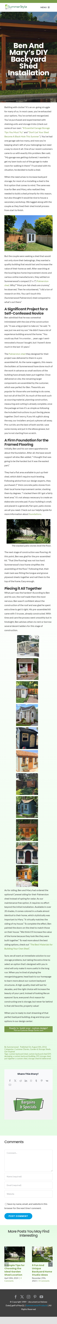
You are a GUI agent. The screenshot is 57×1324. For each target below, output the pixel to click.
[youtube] (41, 1297)
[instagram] (28, 1297)
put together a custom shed (15, 1058)
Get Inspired (9, 1051)
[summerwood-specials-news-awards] (28, 1091)
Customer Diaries (21, 1049)
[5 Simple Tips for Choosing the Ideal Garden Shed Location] (14, 1248)
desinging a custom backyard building (19, 1056)
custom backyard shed (18, 1054)
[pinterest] (35, 1297)
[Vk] (47, 1081)
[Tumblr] (36, 1081)
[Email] (10, 1085)
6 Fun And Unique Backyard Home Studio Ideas (42, 1270)
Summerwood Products (36, 1305)
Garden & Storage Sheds (40, 1049)
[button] (6, 1264)
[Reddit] (20, 1081)
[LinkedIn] (25, 1081)
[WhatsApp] (31, 1081)
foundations (35, 514)
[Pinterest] (41, 1081)
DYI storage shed (43, 1056)
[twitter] (22, 1297)
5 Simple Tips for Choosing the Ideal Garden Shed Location (14, 1270)
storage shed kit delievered (39, 1058)
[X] (15, 1081)
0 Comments (44, 1281)
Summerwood (13, 1047)
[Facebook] (10, 1081)
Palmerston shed (17, 353)
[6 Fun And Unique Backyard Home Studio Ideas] (42, 1248)
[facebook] (15, 1297)
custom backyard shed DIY (40, 1054)
